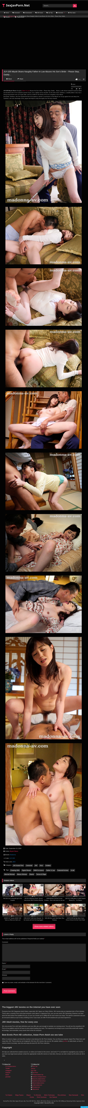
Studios (8, 17)
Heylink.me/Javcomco (39, 1081)
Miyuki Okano (14, 851)
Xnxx (41, 865)
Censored (17, 12)
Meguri (28, 1095)
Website (4, 975)
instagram (9, 1070)
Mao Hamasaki (73, 1095)
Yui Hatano (8, 1095)
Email (4, 969)
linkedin (8, 1072)
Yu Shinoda (37, 1095)
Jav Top (50, 12)
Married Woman (9, 874)
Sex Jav (35, 1066)
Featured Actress (62, 870)
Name (4, 963)
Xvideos (48, 865)
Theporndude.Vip (38, 1074)
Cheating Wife (14, 870)
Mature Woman (22, 874)
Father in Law (50, 870)
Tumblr (8, 1068)
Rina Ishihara (62, 1095)
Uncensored (28, 12)
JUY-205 (12, 858)
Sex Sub (33, 1070)
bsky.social (35, 1089)
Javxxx (33, 1068)
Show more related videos (44, 926)
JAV (36, 865)
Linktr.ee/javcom (37, 1085)
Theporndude (20, 17)
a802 (13, 862)
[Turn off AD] (84, 1107)
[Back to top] (85, 1095)
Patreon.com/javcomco (39, 1076)
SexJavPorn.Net (17, 5)
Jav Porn (35, 1072)
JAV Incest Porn (18, 865)
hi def (72, 870)
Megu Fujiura (19, 1095)
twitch (7, 1074)
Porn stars (72, 12)
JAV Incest (40, 12)
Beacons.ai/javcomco (38, 1079)
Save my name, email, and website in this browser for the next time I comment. (28, 982)
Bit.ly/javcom (36, 1087)
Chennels (60, 12)
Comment (5, 942)
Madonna (13, 855)
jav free (65, 1041)
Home (7, 12)
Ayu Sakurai (53, 1097)
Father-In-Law (26, 90)
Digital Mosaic (26, 870)
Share (21, 79)
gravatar (8, 1076)
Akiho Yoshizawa (49, 1095)
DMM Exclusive (39, 870)
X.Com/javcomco (11, 1066)
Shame (31, 874)
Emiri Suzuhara (41, 1097)
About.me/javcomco (38, 1083)
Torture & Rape (41, 874)
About (10, 79)
